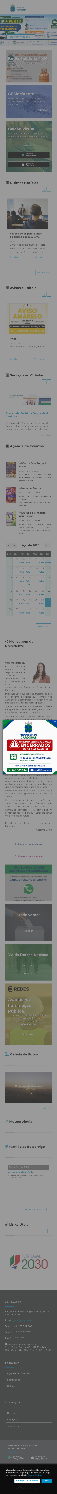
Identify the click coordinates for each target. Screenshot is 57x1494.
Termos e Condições (35, 1475)
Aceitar (46, 1481)
